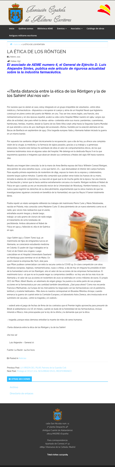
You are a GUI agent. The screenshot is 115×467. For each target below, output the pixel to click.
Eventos (61, 28)
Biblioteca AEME (45, 28)
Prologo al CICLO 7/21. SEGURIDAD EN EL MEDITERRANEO (44, 371)
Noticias (22, 358)
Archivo (14, 387)
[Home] (11, 44)
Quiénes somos (26, 28)
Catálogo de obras (95, 28)
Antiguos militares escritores (23, 35)
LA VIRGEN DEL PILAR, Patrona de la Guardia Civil (43, 368)
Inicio (11, 28)
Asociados (76, 28)
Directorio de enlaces (21, 393)
